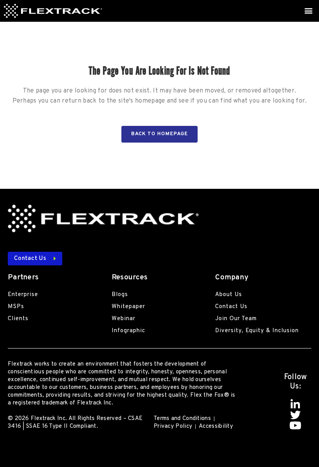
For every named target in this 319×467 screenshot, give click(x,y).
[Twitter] (295, 414)
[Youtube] (295, 425)
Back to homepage (159, 134)
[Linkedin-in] (295, 404)
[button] (308, 10)
